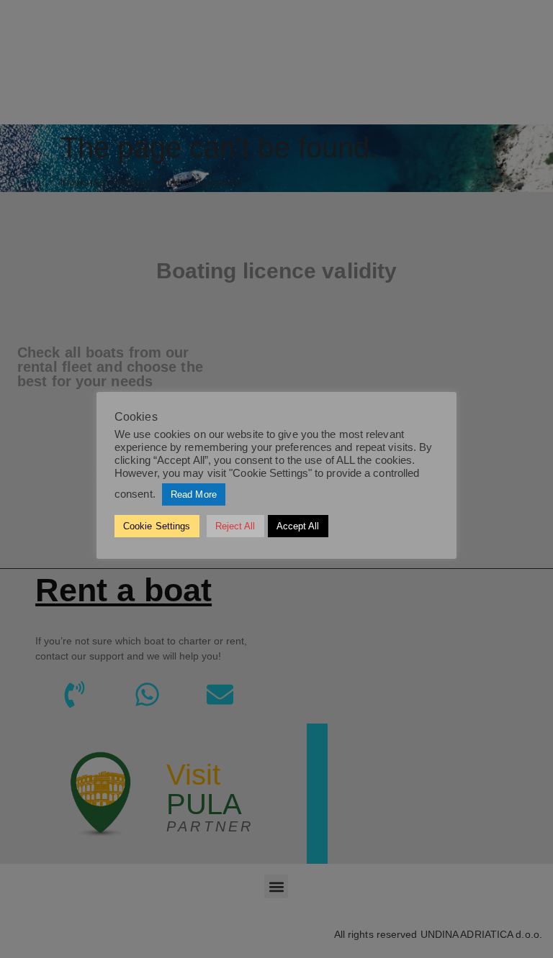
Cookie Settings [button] (157, 526)
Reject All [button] (235, 526)
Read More (194, 494)
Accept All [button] (298, 526)
